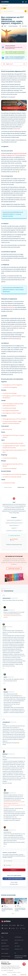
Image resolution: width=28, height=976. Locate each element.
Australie (22, 326)
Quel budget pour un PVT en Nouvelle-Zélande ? (14, 474)
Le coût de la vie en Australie (9, 393)
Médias (16, 943)
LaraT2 (4, 626)
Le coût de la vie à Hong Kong (9, 458)
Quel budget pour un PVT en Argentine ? (12, 385)
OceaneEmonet (6, 722)
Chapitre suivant (21, 487)
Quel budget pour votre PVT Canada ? (11, 413)
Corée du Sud (11, 307)
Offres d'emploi (4, 959)
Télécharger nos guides (14, 568)
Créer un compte (14, 882)
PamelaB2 (6, 830)
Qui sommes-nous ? (19, 940)
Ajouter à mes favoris (15, 535)
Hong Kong (18, 338)
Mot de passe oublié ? (14, 884)
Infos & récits (5, 5)
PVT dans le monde (5, 956)
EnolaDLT (6, 610)
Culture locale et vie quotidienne (14, 520)
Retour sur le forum (7, 429)
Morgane (6, 691)
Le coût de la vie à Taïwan (8, 483)
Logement (14, 528)
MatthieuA (5, 754)
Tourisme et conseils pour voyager (13, 530)
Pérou (11, 326)
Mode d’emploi (4, 940)
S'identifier (13, 869)
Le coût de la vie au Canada (9, 408)
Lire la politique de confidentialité (7, 970)
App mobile (17, 946)
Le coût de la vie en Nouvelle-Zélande (11, 477)
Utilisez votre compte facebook (15, 878)
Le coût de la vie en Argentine (9, 387)
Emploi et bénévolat (14, 525)
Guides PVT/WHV (5, 946)
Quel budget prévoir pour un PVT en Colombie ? (14, 419)
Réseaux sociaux (5, 949)
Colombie (10, 338)
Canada (3, 307)
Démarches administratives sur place (14, 522)
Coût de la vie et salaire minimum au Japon (12, 443)
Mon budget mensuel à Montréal (10, 410)
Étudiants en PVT (18, 949)
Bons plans (3, 943)
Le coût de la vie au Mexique (9, 468)
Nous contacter (4, 953)
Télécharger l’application (13, 108)
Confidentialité (18, 937)
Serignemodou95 (6, 598)
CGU (2, 937)
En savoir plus (16, 128)
